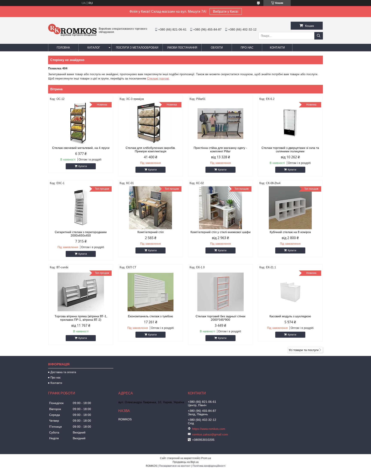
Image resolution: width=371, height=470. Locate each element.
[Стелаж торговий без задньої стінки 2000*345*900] (220, 291)
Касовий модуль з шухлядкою (290, 316)
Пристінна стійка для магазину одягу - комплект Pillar (220, 149)
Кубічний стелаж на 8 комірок (290, 232)
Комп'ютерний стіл (150, 232)
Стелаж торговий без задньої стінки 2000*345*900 (220, 317)
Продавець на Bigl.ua (186, 462)
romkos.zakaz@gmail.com (210, 434)
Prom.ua (206, 458)
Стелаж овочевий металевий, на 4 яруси (80, 148)
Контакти (277, 47)
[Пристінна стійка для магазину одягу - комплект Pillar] (220, 123)
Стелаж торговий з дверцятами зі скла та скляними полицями (290, 149)
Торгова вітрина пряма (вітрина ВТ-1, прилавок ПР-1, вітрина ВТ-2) (81, 317)
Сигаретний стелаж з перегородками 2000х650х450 (81, 233)
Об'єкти (217, 47)
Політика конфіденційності (209, 465)
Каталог (93, 47)
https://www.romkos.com (208, 428)
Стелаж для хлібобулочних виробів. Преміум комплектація (151, 149)
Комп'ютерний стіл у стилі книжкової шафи (220, 232)
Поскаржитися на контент (175, 465)
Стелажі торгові (158, 78)
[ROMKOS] (72, 35)
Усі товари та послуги (304, 350)
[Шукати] (318, 36)
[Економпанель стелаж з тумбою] (150, 291)
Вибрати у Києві (225, 11)
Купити (82, 166)
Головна (63, 47)
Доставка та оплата (63, 372)
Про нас (247, 47)
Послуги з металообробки (137, 47)
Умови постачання (182, 47)
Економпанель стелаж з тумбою (150, 316)
